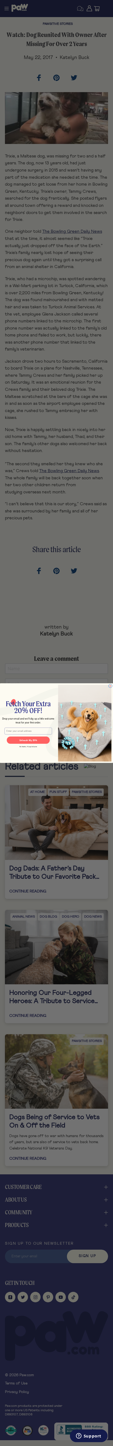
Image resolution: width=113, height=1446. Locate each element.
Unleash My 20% (28, 740)
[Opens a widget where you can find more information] (89, 1436)
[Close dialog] (110, 686)
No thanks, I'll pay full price (28, 746)
